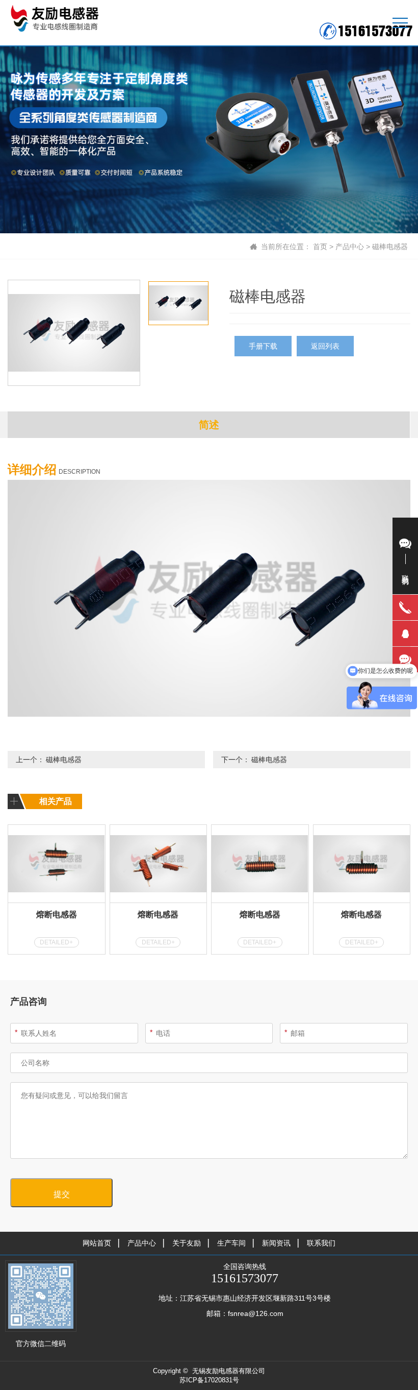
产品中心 (349, 246)
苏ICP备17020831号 (209, 1380)
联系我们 (321, 1243)
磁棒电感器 (390, 246)
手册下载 (263, 346)
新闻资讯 (276, 1243)
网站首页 (97, 1243)
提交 (62, 1194)
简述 (209, 424)
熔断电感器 (56, 914)
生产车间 (231, 1243)
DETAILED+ (56, 942)
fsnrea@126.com (255, 1313)
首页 (320, 246)
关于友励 (186, 1243)
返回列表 (325, 346)
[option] (74, 332)
